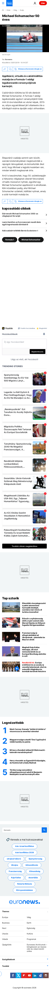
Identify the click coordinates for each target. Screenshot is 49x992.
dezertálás (33, 878)
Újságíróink (6, 944)
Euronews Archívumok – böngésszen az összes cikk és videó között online (37, 947)
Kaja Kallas (16, 878)
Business (6, 923)
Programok (31, 939)
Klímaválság (34, 871)
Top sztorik (10, 598)
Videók (5, 939)
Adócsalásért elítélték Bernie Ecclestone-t (20, 230)
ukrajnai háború (14, 859)
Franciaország (15, 871)
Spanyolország (35, 859)
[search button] (44, 830)
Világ (15, 10)
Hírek (8, 10)
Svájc (22, 10)
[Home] (3, 10)
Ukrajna (14, 865)
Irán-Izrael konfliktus (24, 846)
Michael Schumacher (31, 239)
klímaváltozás (32, 865)
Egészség (31, 928)
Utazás (5, 934)
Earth (29, 923)
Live (43, 3)
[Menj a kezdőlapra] (9, 3)
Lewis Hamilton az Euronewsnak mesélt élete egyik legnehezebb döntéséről (21, 223)
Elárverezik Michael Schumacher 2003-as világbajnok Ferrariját (20, 214)
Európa (5, 917)
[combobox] (24, 830)
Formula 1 (9, 239)
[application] (24, 38)
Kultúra (30, 934)
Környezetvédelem (24, 890)
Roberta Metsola (24, 884)
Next (4, 928)
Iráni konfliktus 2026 (24, 852)
